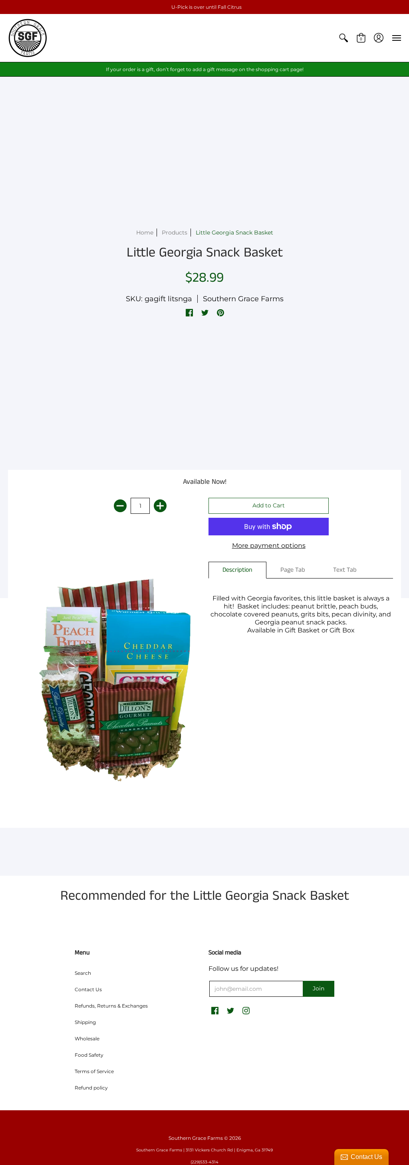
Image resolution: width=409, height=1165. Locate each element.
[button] (343, 38)
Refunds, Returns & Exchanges (111, 1006)
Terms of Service (94, 1071)
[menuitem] (343, 38)
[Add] (160, 505)
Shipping (85, 1022)
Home (144, 232)
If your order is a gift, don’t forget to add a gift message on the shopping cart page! (205, 69)
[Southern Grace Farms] (28, 38)
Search (83, 973)
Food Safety (89, 1055)
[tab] (237, 570)
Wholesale (87, 1039)
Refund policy (91, 1088)
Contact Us (88, 989)
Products (174, 232)
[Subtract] (120, 505)
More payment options (269, 545)
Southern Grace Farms (243, 298)
